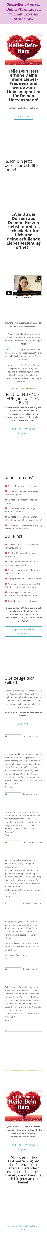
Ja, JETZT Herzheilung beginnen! (23, 431)
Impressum (11, 1226)
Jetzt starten (23, 116)
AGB (23, 1229)
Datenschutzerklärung (29, 1226)
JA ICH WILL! (23, 724)
